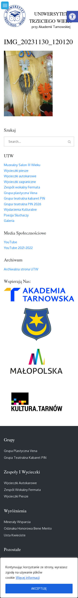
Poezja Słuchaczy (16, 215)
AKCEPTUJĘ (39, 588)
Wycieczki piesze (16, 171)
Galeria (9, 221)
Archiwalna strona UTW (21, 269)
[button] (72, 16)
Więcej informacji (28, 577)
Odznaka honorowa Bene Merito (28, 528)
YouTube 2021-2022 (18, 248)
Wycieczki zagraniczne (20, 182)
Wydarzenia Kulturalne (20, 209)
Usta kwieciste (15, 535)
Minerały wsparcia (17, 522)
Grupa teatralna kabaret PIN (24, 198)
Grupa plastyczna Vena (20, 193)
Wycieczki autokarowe (20, 176)
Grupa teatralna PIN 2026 (22, 204)
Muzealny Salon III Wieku (22, 165)
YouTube (10, 242)
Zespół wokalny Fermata (22, 187)
